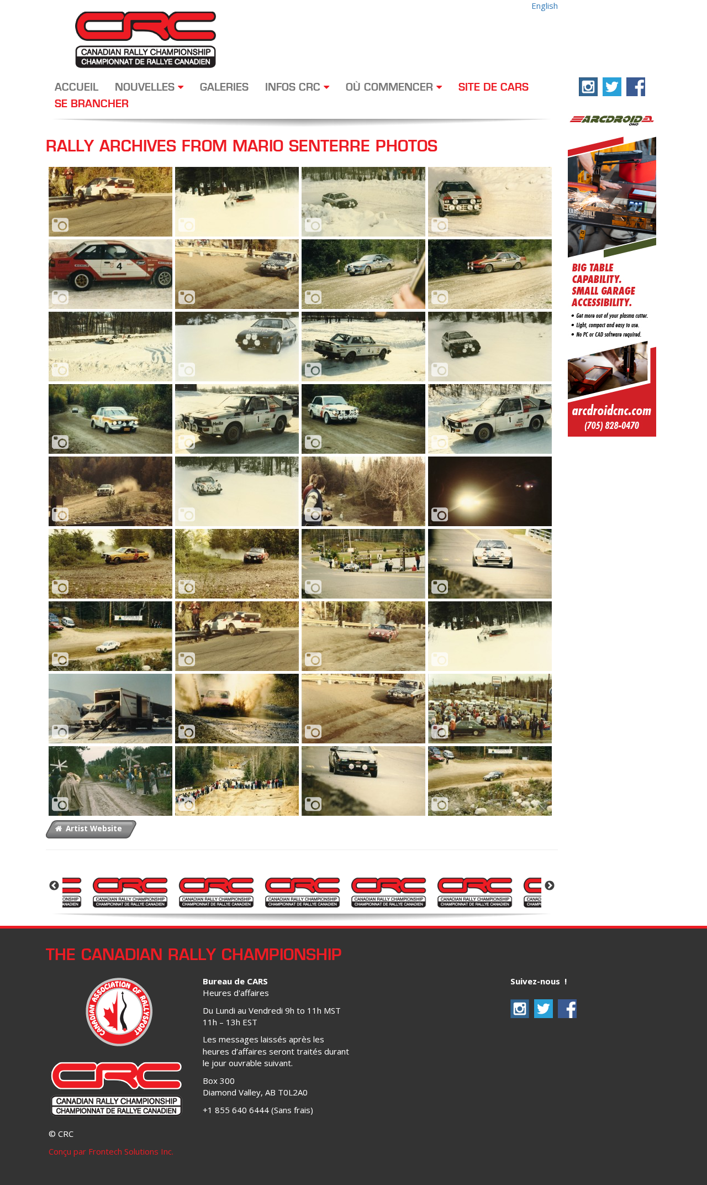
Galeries (224, 88)
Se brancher (92, 104)
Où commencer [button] (391, 88)
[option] (130, 891)
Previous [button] (54, 886)
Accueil (76, 88)
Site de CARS (493, 88)
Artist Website (93, 828)
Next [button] (549, 886)
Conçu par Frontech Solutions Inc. (111, 1151)
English (544, 5)
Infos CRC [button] (294, 88)
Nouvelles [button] (146, 88)
